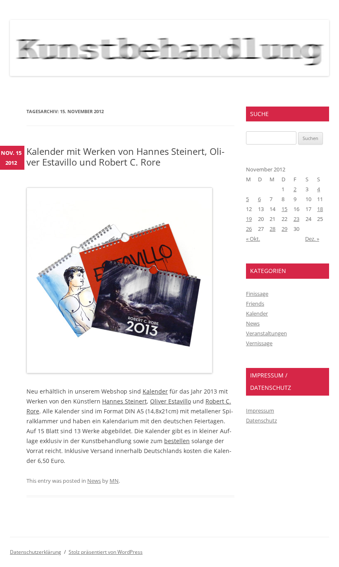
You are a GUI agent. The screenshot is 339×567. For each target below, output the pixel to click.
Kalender (155, 391)
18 (320, 209)
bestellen (177, 441)
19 (249, 219)
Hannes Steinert (124, 401)
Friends (255, 303)
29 (284, 228)
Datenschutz (261, 420)
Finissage (257, 293)
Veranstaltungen (266, 333)
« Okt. (253, 238)
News (94, 480)
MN (114, 480)
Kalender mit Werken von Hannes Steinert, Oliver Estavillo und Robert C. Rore (125, 156)
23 (296, 219)
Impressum (260, 410)
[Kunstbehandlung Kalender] (119, 371)
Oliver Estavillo (170, 401)
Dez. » (312, 238)
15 (284, 209)
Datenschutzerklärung (35, 551)
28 (272, 228)
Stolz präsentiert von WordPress (106, 551)
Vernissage (259, 343)
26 (249, 228)
